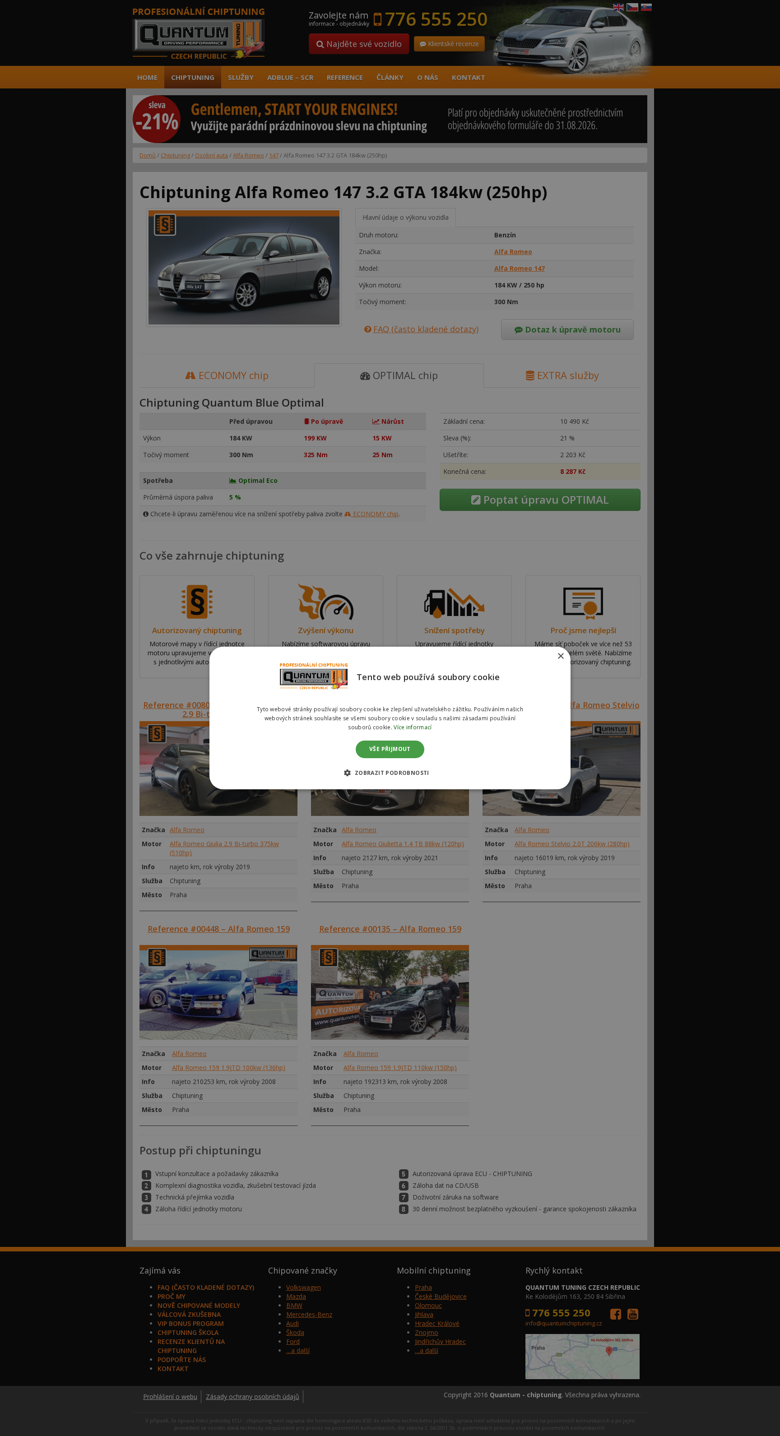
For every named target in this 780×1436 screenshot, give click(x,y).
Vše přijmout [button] (390, 749)
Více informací (413, 727)
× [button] (560, 656)
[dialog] (390, 718)
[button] (390, 772)
